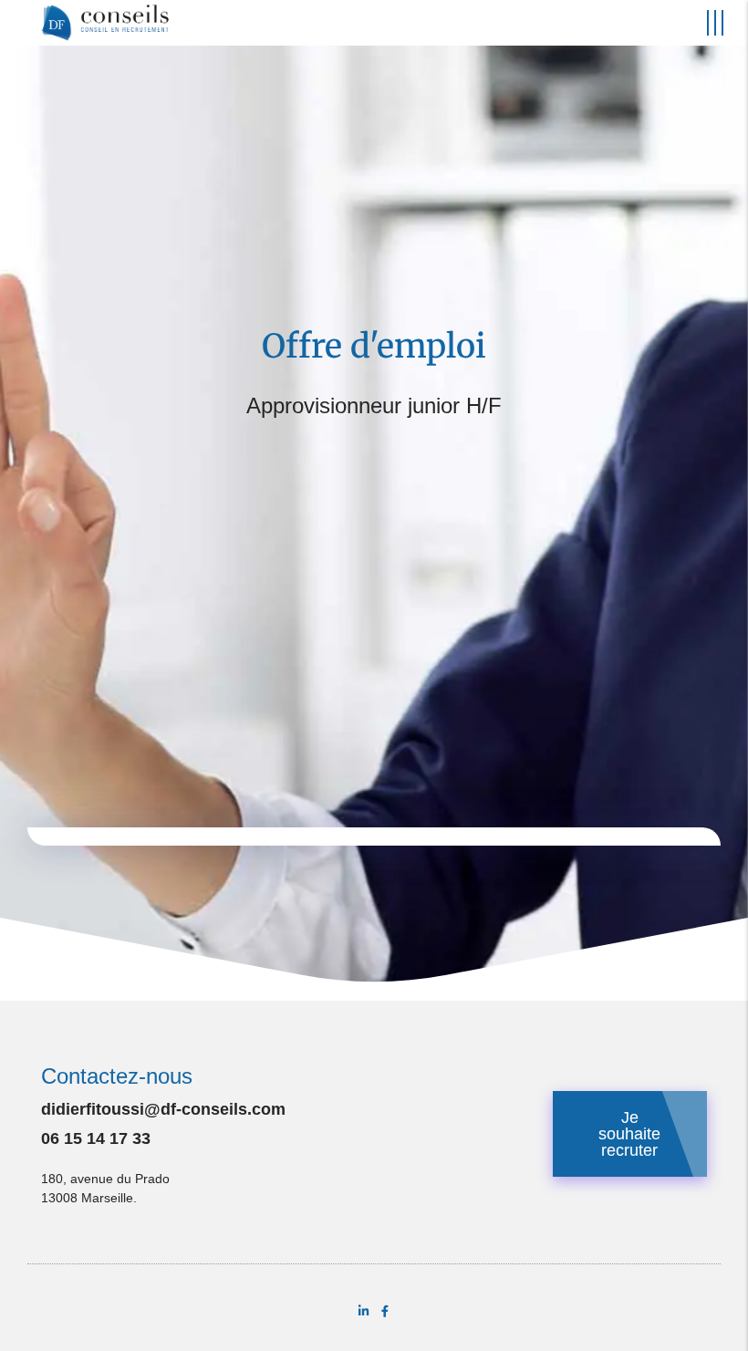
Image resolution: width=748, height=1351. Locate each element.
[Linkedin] (363, 1311)
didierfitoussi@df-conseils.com (163, 1109)
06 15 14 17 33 (96, 1138)
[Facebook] (384, 1311)
